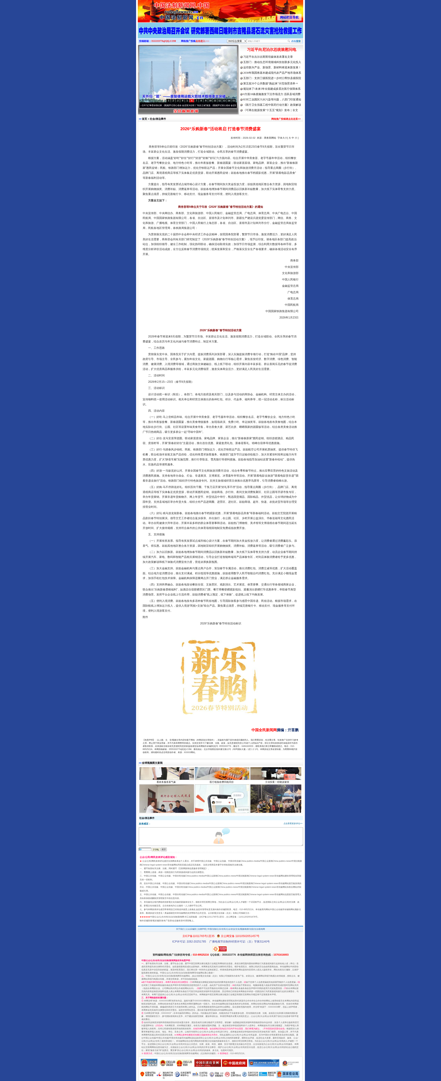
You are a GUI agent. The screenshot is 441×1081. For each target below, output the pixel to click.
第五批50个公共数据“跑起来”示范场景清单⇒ (270, 83)
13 (224, 100)
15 (233, 100)
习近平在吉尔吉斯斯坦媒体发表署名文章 (268, 56)
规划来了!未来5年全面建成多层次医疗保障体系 (272, 88)
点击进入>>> (202, 41)
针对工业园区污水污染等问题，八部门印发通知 (272, 99)
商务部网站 (270, 137)
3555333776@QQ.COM (163, 41)
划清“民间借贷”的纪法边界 (166, 801)
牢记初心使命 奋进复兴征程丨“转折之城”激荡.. (147, 105)
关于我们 (180, 929)
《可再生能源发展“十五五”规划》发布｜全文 (270, 110)
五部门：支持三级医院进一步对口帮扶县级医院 (272, 78)
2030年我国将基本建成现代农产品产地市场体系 (272, 72)
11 (215, 100)
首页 (144, 118)
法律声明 (202, 929)
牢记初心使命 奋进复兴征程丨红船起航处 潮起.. (196, 105)
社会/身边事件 (158, 118)
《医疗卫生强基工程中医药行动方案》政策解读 (272, 104)
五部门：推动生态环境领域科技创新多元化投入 (272, 62)
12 (219, 100)
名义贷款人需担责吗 (222, 801)
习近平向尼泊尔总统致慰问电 (271, 49)
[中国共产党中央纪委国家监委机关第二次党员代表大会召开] (220, 34)
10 (210, 100)
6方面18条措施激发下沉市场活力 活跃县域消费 (271, 94)
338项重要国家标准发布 (277, 801)
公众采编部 (191, 929)
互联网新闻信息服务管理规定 (192, 868)
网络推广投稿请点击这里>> (286, 118)
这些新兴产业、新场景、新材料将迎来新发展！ (272, 67)
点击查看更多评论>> (293, 823)
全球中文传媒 (166, 10)
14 (229, 100)
